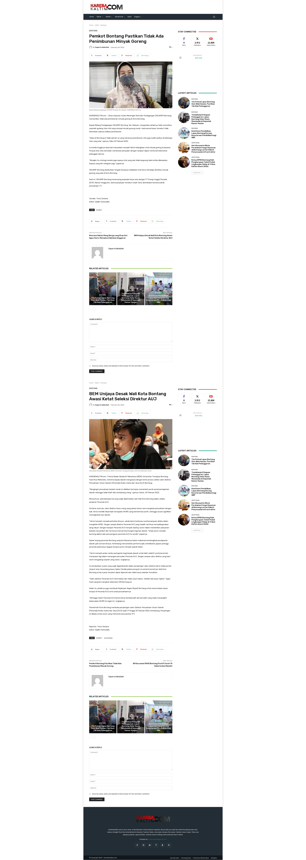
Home (91, 25)
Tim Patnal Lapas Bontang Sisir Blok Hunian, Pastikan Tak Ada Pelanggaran (103, 300)
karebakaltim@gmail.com (157, 839)
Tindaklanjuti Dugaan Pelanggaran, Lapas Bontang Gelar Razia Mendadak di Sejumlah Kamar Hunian (131, 298)
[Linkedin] (150, 845)
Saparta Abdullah (102, 47)
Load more (196, 173)
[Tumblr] (162, 845)
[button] (214, 17)
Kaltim (97, 25)
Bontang (103, 25)
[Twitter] (169, 845)
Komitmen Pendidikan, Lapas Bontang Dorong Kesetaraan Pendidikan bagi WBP (158, 299)
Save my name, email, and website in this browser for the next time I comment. (121, 366)
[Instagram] (143, 845)
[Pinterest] (156, 845)
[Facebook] (137, 845)
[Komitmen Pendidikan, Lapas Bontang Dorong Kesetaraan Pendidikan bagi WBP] (158, 288)
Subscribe (211, 37)
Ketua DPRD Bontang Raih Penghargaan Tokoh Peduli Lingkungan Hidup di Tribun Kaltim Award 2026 (203, 163)
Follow (197, 37)
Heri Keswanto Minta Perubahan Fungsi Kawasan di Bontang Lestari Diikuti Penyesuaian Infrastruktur (203, 148)
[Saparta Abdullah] (91, 47)
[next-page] (94, 309)
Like (184, 37)
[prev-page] (90, 309)
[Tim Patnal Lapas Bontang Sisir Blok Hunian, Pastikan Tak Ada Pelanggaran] (103, 288)
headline (99, 210)
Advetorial (195, 142)
